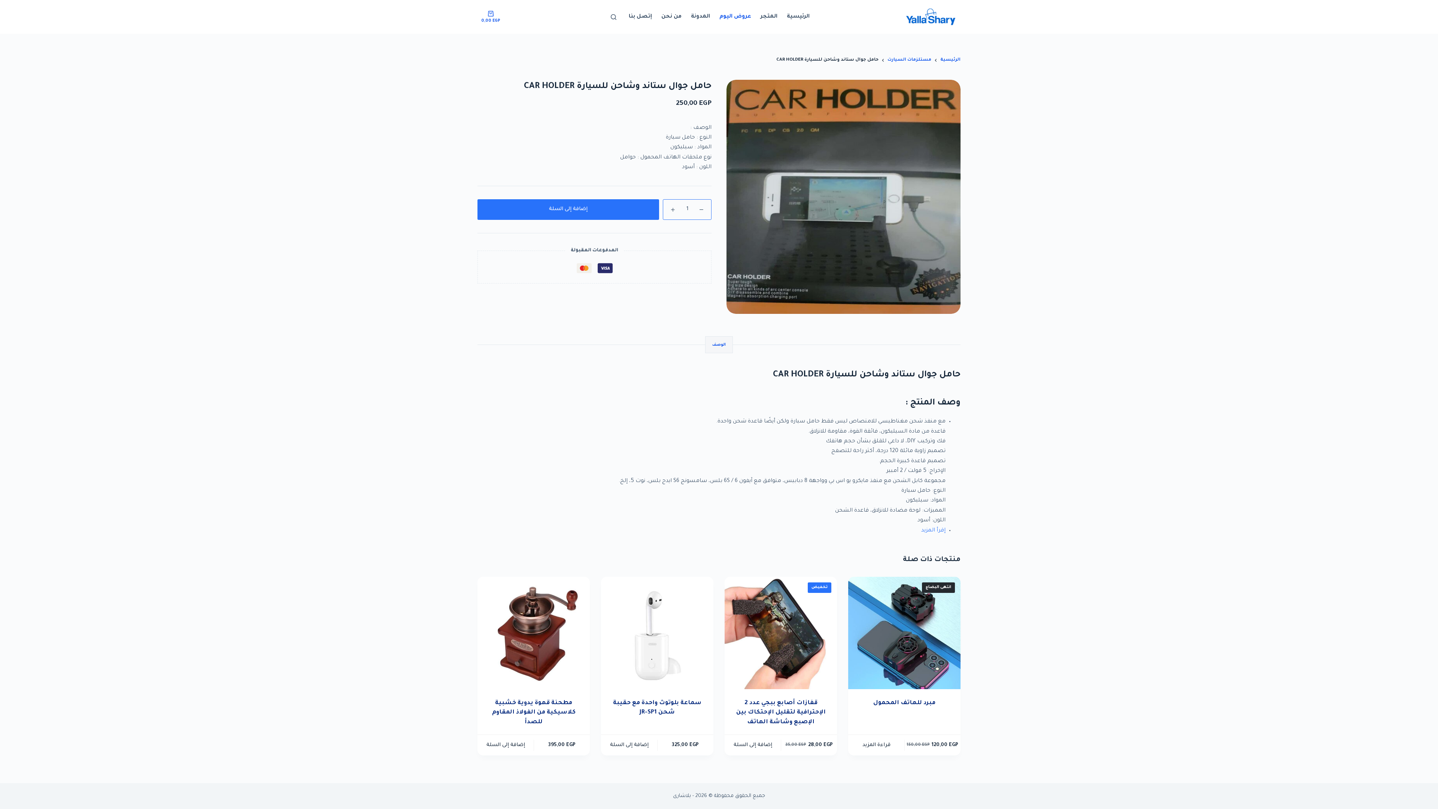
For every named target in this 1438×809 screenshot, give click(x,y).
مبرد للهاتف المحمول (904, 703)
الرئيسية (798, 17)
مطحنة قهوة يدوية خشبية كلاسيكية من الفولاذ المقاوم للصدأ (534, 712)
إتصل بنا (640, 17)
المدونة (700, 17)
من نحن (671, 17)
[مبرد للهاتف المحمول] (904, 633)
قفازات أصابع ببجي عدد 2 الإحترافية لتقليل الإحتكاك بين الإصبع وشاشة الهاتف (781, 712)
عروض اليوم (735, 17)
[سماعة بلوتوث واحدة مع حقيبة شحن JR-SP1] (657, 633)
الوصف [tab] (719, 345)
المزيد (928, 531)
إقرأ (941, 531)
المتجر (769, 17)
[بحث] (613, 17)
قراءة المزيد (876, 745)
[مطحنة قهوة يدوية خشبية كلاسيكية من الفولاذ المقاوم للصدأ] (533, 633)
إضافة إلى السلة (568, 209)
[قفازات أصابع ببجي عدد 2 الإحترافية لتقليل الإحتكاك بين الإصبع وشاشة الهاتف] (781, 633)
